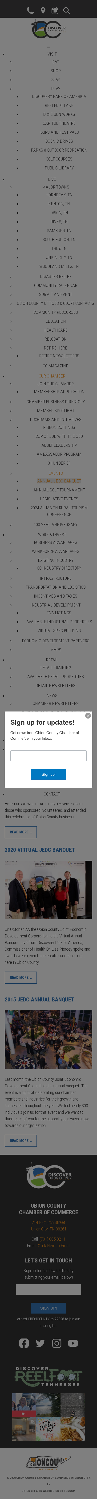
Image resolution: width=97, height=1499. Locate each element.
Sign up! (49, 774)
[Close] (88, 716)
